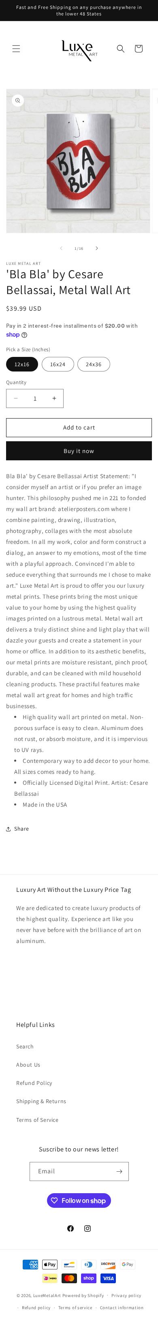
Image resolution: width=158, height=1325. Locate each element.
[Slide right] (97, 248)
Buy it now (79, 451)
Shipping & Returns (41, 1101)
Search (25, 1046)
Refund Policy (34, 1083)
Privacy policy (126, 1295)
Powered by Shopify (83, 1295)
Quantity (16, 382)
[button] (16, 49)
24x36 (94, 364)
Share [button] (21, 828)
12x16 (22, 364)
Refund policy (36, 1307)
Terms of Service (37, 1119)
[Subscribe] (119, 1171)
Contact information (122, 1307)
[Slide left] (61, 248)
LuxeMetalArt (47, 1295)
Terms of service (75, 1307)
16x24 (58, 364)
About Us (28, 1064)
